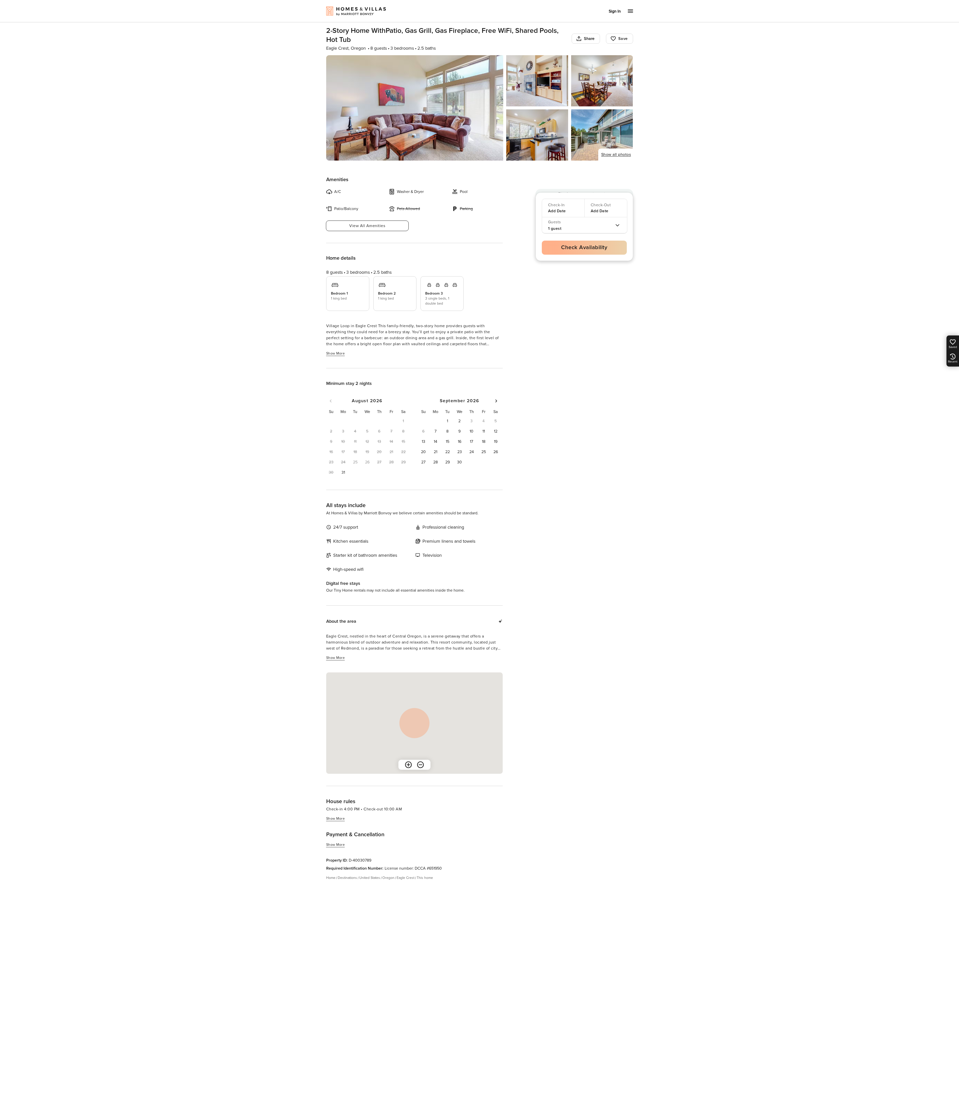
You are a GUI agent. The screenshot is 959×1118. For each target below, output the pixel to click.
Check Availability (584, 247)
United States (369, 878)
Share (589, 38)
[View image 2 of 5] (537, 80)
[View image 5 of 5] (602, 135)
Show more (335, 353)
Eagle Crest (405, 878)
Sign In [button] (615, 11)
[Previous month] (330, 401)
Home (330, 878)
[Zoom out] (420, 765)
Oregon (388, 878)
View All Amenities (367, 225)
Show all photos (616, 154)
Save (623, 38)
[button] (343, 472)
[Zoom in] (408, 765)
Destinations (347, 878)
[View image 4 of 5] (537, 135)
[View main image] (414, 108)
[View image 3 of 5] (602, 80)
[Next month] (496, 401)
